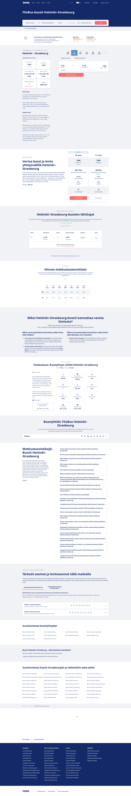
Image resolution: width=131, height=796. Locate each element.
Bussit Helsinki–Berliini (28, 684)
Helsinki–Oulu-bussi (50, 773)
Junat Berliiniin (27, 758)
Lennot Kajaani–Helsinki (73, 770)
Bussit (38, 2)
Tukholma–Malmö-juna (29, 775)
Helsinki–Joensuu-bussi (51, 763)
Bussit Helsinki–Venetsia (72, 687)
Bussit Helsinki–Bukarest (29, 697)
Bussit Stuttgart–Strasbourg (74, 677)
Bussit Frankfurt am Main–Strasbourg (33, 677)
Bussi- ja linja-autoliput (51, 748)
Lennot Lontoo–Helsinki (73, 763)
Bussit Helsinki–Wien (71, 691)
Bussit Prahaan (48, 760)
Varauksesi (87, 2)
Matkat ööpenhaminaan (94, 758)
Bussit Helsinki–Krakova (94, 694)
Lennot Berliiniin (71, 758)
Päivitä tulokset (64, 226)
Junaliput (26, 748)
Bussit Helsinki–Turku (50, 639)
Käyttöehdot (51, 791)
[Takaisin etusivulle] (27, 3)
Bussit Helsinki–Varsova (72, 684)
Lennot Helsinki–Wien (72, 775)
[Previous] (42, 287)
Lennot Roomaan (71, 753)
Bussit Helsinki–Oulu (28, 635)
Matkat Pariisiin (92, 756)
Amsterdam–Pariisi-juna (30, 777)
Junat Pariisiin (27, 756)
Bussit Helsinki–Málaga (50, 684)
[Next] (105, 52)
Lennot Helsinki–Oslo (72, 773)
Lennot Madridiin (71, 751)
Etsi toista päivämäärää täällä (65, 246)
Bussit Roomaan (49, 753)
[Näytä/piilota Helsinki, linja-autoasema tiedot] (106, 613)
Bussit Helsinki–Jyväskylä (94, 632)
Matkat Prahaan (92, 760)
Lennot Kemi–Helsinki (72, 777)
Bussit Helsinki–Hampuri (29, 691)
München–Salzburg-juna (30, 768)
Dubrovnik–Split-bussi (50, 780)
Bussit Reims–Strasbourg (51, 680)
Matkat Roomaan (92, 753)
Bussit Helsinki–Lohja (28, 639)
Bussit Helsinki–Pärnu (28, 632)
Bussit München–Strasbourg (74, 674)
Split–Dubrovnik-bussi (50, 768)
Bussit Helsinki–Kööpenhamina (96, 684)
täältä (78, 256)
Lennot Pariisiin (70, 756)
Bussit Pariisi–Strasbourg (29, 674)
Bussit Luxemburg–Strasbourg (52, 677)
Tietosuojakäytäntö (63, 791)
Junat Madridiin (27, 751)
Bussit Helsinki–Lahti (93, 635)
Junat (33, 2)
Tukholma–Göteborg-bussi (52, 775)
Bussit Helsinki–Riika (50, 632)
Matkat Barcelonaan (93, 751)
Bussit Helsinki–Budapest (94, 691)
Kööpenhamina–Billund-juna (31, 773)
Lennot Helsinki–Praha (72, 765)
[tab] (65, 58)
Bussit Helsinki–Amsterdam (95, 687)
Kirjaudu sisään (105, 2)
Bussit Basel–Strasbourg (29, 680)
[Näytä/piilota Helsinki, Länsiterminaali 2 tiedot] (106, 605)
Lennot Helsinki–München (73, 768)
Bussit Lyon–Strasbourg (94, 674)
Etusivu (24, 706)
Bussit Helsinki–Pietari (50, 635)
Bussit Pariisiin (48, 756)
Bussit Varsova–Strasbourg (52, 674)
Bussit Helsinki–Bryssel (72, 694)
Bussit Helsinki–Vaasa (72, 632)
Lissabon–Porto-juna (29, 763)
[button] (62, 23)
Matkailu (90, 748)
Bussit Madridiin (49, 751)
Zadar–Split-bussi (49, 765)
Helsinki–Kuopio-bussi (50, 777)
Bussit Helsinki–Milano (93, 680)
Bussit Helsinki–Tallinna (50, 687)
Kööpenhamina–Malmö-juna (31, 770)
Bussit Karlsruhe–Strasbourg (95, 677)
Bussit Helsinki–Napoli (28, 694)
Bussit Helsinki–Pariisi (72, 680)
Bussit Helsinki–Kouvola (72, 635)
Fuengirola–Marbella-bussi (52, 770)
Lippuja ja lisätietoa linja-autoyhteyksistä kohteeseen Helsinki (40, 656)
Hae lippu (29, 66)
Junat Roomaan (27, 753)
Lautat (48, 2)
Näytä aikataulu (29, 86)
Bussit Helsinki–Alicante (50, 694)
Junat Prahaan (27, 760)
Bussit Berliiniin (49, 758)
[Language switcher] (78, 3)
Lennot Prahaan (70, 760)
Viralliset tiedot (41, 791)
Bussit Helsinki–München (51, 691)
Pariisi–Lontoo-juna (28, 765)
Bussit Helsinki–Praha (28, 687)
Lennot (43, 2)
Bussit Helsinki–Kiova (50, 697)
